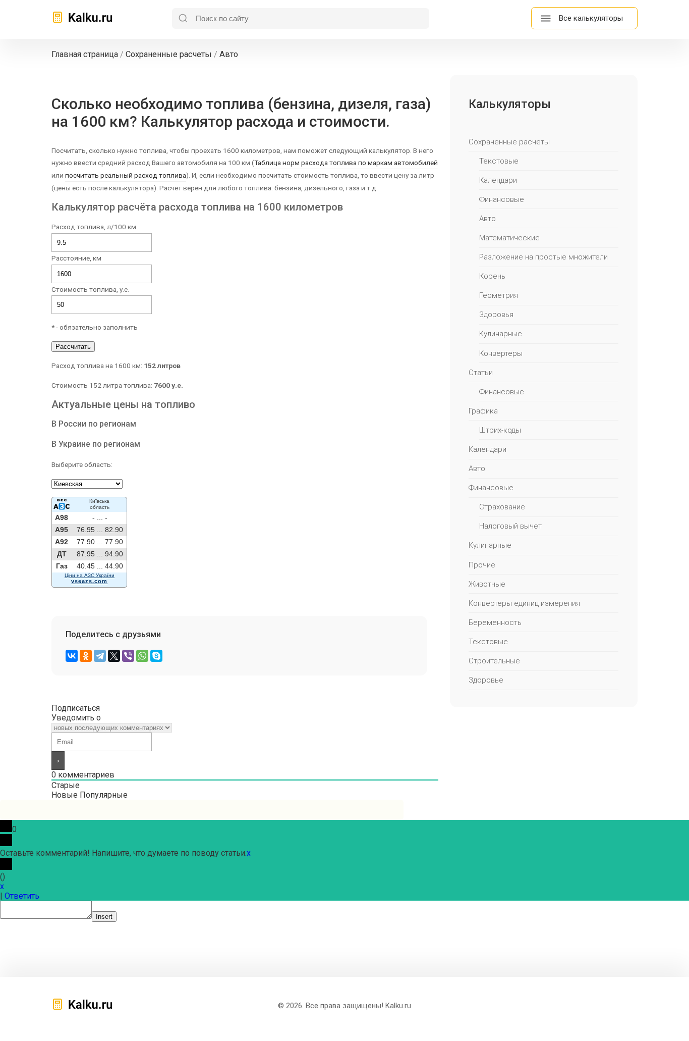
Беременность (495, 622)
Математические (509, 237)
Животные (487, 584)
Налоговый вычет (510, 526)
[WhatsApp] (142, 656)
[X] (114, 656)
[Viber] (128, 656)
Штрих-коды (500, 430)
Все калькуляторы (591, 18)
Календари (498, 180)
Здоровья (496, 314)
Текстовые (499, 161)
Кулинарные (500, 333)
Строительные (494, 660)
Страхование (502, 506)
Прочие (482, 564)
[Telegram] (100, 656)
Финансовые (501, 199)
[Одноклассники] (86, 656)
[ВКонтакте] (72, 656)
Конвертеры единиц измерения (524, 603)
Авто (487, 218)
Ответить (22, 896)
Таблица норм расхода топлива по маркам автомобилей (346, 163)
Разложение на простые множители (543, 257)
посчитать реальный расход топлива (125, 175)
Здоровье (486, 680)
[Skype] (156, 656)
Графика (483, 410)
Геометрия (498, 295)
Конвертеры (501, 353)
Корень (492, 276)
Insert (104, 916)
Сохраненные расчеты (509, 141)
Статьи (481, 372)
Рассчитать (73, 346)
